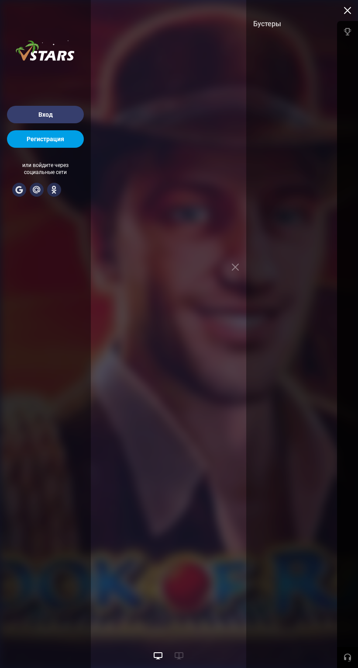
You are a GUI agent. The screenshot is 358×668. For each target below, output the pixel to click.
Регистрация (45, 139)
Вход (45, 114)
